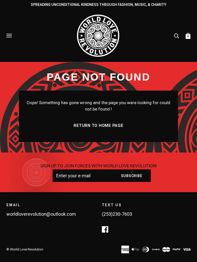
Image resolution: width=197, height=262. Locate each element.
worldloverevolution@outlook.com (41, 214)
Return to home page (98, 125)
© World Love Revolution (24, 249)
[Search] (176, 35)
